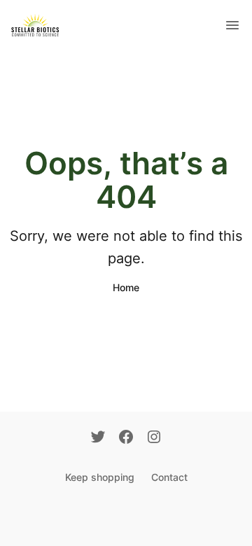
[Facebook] (126, 438)
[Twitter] (98, 438)
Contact (169, 477)
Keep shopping (99, 477)
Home (126, 287)
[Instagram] (154, 438)
